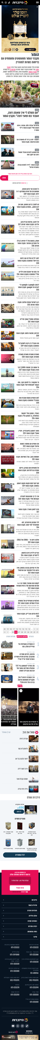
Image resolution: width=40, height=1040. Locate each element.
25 (25, 632)
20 (4, 629)
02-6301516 (34, 972)
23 (31, 632)
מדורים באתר (32, 904)
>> (4, 632)
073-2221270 (15, 986)
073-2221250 (15, 993)
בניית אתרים (29, 1032)
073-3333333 (34, 993)
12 (29, 629)
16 (17, 629)
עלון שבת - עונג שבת (32, 951)
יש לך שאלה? (6, 731)
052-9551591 (33, 979)
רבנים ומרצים (32, 925)
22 (34, 632)
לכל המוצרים (20, 854)
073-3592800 (14, 953)
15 (20, 629)
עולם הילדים (33, 915)
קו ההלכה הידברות (14, 967)
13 (26, 629)
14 (23, 629)
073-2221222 (34, 946)
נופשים (17, 984)
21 (37, 632)
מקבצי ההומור (32, 71)
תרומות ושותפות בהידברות (12, 944)
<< (37, 629)
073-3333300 (14, 970)
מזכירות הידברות (33, 944)
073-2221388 (34, 953)
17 (14, 629)
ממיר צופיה (35, 991)
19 (8, 629)
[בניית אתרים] (29, 1030)
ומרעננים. (12, 69)
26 (22, 632)
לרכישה (19, 810)
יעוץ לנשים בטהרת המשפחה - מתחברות (29, 968)
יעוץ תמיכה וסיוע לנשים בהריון (29, 977)
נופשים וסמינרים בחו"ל (32, 998)
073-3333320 (14, 962)
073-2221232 (34, 960)
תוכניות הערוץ (32, 909)
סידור (35, 936)
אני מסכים (19, 183)
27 (19, 632)
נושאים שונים (32, 920)
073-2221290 (34, 986)
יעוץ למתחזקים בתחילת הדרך (30, 958)
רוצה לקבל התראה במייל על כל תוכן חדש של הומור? (20, 174)
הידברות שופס (15, 991)
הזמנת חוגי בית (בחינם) (31, 984)
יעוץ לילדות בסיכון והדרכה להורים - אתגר (12, 959)
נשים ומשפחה (32, 930)
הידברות (34, 899)
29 (13, 632)
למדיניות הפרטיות (17, 183)
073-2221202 (34, 1001)
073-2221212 (15, 946)
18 (11, 629)
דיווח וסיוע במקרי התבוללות (11, 977)
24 (28, 632)
